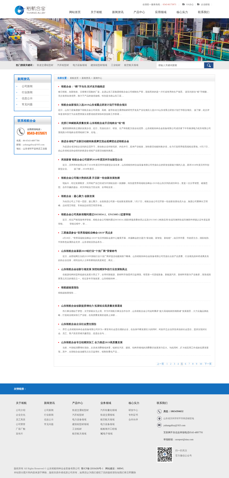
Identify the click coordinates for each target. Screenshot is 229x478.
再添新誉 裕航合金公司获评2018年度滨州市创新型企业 (92, 159)
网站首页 (75, 12)
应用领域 (160, 12)
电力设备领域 (80, 65)
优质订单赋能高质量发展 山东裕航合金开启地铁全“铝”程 (93, 123)
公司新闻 (27, 86)
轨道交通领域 (107, 415)
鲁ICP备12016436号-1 (92, 468)
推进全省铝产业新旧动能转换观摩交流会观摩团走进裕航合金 (95, 141)
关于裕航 (96, 12)
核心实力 (182, 12)
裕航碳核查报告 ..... (67, 293)
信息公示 (27, 98)
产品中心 (139, 12)
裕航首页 (74, 78)
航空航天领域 (131, 65)
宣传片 (19, 433)
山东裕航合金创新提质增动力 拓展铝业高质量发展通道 (91, 305)
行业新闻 (27, 92)
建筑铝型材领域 (99, 65)
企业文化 (20, 415)
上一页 (160, 364)
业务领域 (105, 403)
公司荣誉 (20, 424)
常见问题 (27, 104)
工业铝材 (115, 65)
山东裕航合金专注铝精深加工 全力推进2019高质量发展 (92, 342)
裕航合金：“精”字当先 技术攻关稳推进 (83, 86)
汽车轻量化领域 (108, 410)
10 (201, 364)
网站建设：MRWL (114, 468)
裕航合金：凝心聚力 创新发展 (78, 196)
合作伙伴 (133, 419)
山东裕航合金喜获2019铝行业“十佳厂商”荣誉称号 (89, 251)
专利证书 (133, 415)
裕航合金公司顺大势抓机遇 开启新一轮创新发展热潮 (90, 178)
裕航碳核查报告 (70, 287)
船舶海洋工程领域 (108, 429)
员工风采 (20, 419)
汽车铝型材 (63, 65)
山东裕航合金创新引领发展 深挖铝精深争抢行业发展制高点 (94, 269)
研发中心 (133, 410)
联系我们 (203, 12)
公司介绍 (20, 410)
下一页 (208, 364)
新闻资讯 (118, 12)
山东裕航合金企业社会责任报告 (78, 324)
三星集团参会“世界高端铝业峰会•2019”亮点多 (87, 232)
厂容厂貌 (20, 429)
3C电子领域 (106, 433)
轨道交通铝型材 (45, 65)
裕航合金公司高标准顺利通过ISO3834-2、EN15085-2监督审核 (96, 214)
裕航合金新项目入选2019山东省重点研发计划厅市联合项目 (94, 104)
